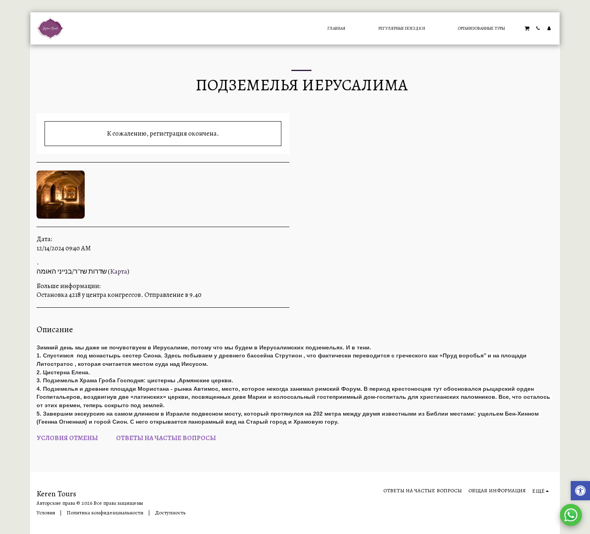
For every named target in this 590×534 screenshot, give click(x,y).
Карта (118, 271)
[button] (527, 28)
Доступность (170, 512)
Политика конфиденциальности (105, 512)
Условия (46, 512)
